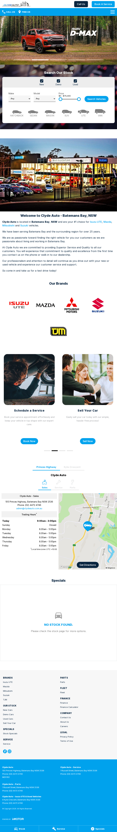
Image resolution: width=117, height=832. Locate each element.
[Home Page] (16, 4)
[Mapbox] (66, 567)
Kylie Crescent (72, 467)
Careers (64, 726)
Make (11, 93)
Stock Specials (10, 733)
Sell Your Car (9, 723)
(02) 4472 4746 (33, 505)
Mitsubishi (8, 225)
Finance (64, 703)
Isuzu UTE (96, 221)
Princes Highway (46, 467)
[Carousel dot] (22, 59)
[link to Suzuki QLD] (98, 305)
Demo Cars (8, 714)
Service (6, 744)
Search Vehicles (96, 99)
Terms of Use (66, 741)
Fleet (62, 692)
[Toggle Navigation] (112, 12)
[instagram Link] (9, 751)
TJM (5, 699)
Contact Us (65, 717)
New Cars (7, 710)
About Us (64, 722)
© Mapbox (110, 568)
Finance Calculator (69, 707)
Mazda (107, 221)
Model (37, 93)
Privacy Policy (66, 736)
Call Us (81, 4)
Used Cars (8, 719)
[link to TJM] (58, 331)
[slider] (60, 99)
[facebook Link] (5, 751)
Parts (62, 682)
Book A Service (103, 4)
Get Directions (88, 564)
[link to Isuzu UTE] (19, 305)
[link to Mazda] (45, 305)
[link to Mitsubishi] (71, 305)
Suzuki (24, 225)
